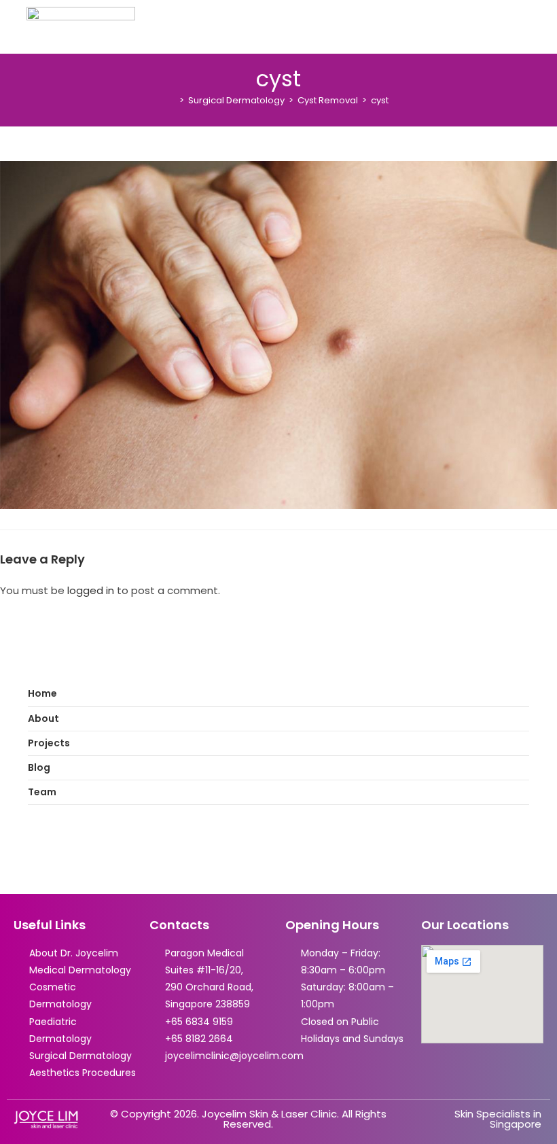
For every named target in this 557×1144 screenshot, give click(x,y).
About (43, 718)
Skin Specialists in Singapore (497, 1119)
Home (42, 693)
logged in (90, 590)
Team (42, 792)
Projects (49, 743)
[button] (539, 26)
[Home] (171, 100)
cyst (380, 100)
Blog (39, 767)
